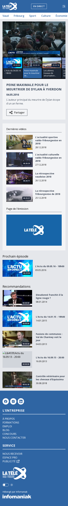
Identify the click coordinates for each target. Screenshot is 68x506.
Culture (46, 16)
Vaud (6, 16)
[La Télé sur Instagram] (13, 401)
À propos (9, 418)
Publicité (9, 461)
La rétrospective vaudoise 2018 (44, 175)
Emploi (7, 426)
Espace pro (10, 457)
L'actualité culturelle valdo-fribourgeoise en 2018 (48, 157)
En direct (39, 6)
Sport (32, 16)
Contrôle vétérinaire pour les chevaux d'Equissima (50, 378)
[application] (34, 39)
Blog (6, 430)
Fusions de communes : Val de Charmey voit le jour (49, 337)
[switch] (6, 484)
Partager (19, 112)
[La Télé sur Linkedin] (21, 401)
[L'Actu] (34, 230)
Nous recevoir (12, 454)
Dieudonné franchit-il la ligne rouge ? (49, 296)
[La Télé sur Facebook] (6, 401)
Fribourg (19, 16)
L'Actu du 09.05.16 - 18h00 (49, 266)
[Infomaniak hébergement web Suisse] (34, 496)
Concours (9, 434)
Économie (61, 16)
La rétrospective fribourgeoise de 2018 (47, 192)
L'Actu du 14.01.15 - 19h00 (50, 316)
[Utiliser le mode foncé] (11, 484)
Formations (11, 422)
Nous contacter (14, 437)
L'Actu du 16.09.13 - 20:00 (50, 357)
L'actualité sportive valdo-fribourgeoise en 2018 (48, 140)
